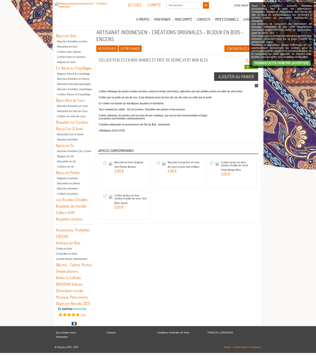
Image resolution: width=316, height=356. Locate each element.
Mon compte (183, 19)
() (83, 315)
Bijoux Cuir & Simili (69, 128)
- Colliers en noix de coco (71, 116)
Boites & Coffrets (68, 277)
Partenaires (62, 337)
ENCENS (62, 236)
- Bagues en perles (67, 178)
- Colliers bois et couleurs (71, 57)
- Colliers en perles (67, 193)
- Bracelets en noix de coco (71, 111)
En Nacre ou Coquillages (74, 68)
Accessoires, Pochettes (73, 230)
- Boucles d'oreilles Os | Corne (73, 151)
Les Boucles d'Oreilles (72, 199)
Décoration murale (69, 290)
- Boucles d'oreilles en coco (72, 106)
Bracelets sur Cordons (72, 122)
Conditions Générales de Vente (173, 332)
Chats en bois (64, 248)
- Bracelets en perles (68, 183)
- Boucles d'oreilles (67, 139)
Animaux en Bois (68, 242)
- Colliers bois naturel (68, 51)
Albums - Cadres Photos (74, 264)
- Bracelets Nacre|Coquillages (73, 84)
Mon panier (162, 19)
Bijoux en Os (65, 145)
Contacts (203, 19)
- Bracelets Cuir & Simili (69, 134)
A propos (143, 19)
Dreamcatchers (67, 271)
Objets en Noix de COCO (73, 303)
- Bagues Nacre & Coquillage (73, 73)
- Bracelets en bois (67, 46)
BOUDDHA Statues (69, 284)
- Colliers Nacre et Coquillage (73, 94)
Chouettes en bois (66, 253)
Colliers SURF (65, 212)
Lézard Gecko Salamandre (71, 258)
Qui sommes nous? (66, 332)
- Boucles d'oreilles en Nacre (72, 78)
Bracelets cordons (69, 219)
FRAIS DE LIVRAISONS (220, 332)
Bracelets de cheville (71, 206)
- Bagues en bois (66, 62)
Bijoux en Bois (66, 35)
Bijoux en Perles (68, 172)
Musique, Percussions (72, 297)
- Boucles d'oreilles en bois (71, 41)
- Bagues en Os (65, 156)
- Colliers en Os (65, 166)
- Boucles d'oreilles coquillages (74, 89)
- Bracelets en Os (66, 161)
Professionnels (227, 19)
